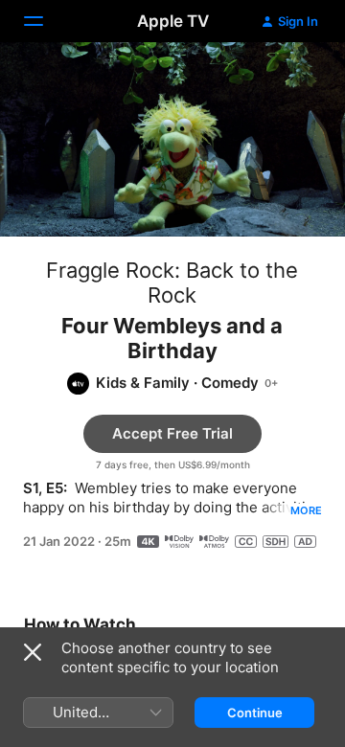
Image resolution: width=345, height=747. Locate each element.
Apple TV (173, 21)
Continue (255, 712)
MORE (306, 510)
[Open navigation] (45, 21)
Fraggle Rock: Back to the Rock (172, 282)
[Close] (32, 652)
